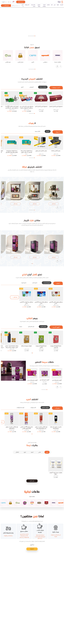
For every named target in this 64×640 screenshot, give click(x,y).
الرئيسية (61, 4)
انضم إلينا (32, 548)
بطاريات (48, 4)
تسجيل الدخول (20, 1)
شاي (55, 4)
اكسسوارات (27, 4)
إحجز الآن (53, 203)
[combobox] (8, 2)
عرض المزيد (32, 480)
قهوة (58, 4)
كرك (52, 4)
